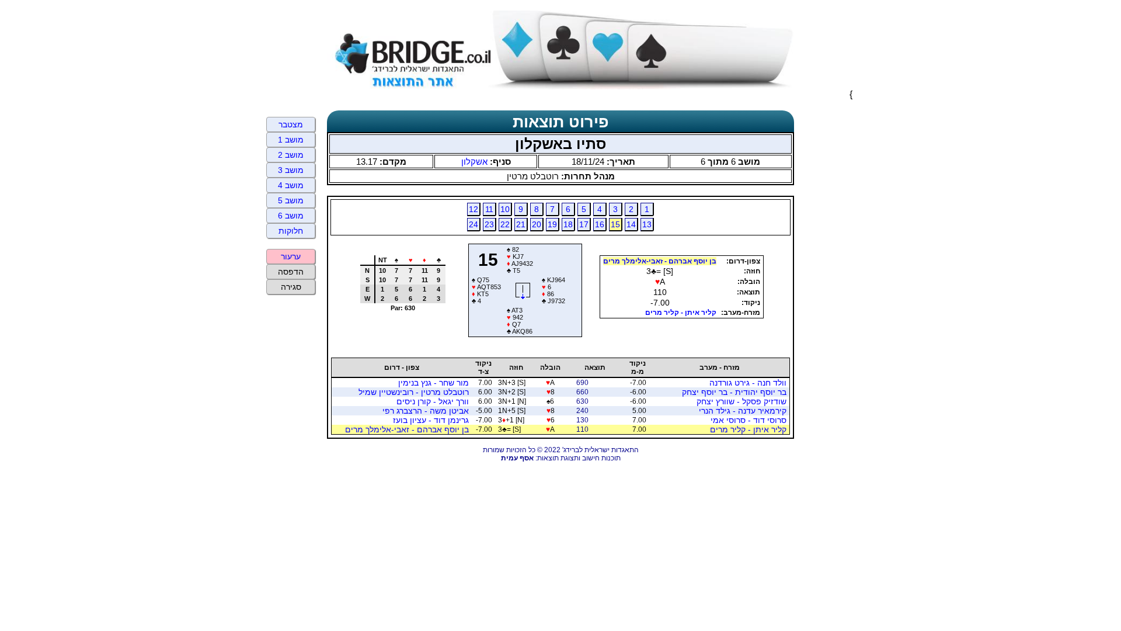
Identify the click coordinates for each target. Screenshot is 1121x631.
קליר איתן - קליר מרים (680, 312)
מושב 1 (291, 139)
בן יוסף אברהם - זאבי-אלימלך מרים (659, 261)
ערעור (291, 256)
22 (505, 224)
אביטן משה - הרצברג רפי (425, 410)
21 (520, 224)
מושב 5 (291, 200)
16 (599, 224)
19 (552, 224)
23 (489, 224)
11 (489, 209)
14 (631, 224)
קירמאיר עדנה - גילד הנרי (742, 410)
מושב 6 (291, 215)
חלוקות (290, 230)
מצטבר (290, 124)
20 (536, 224)
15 (615, 224)
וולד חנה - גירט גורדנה (747, 382)
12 (473, 209)
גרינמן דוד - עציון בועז (431, 420)
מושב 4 (291, 185)
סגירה (291, 287)
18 (568, 224)
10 (505, 209)
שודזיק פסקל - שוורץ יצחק (741, 401)
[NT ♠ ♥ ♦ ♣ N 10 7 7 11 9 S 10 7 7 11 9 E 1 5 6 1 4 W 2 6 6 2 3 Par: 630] (398, 333)
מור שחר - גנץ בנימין (433, 382)
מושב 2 (291, 155)
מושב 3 (291, 170)
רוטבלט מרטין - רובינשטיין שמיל (413, 392)
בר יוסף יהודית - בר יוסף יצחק (734, 392)
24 (473, 224)
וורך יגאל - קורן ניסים (432, 401)
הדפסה (291, 271)
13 (647, 224)
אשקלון (474, 162)
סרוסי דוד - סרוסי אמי (748, 420)
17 (584, 224)
